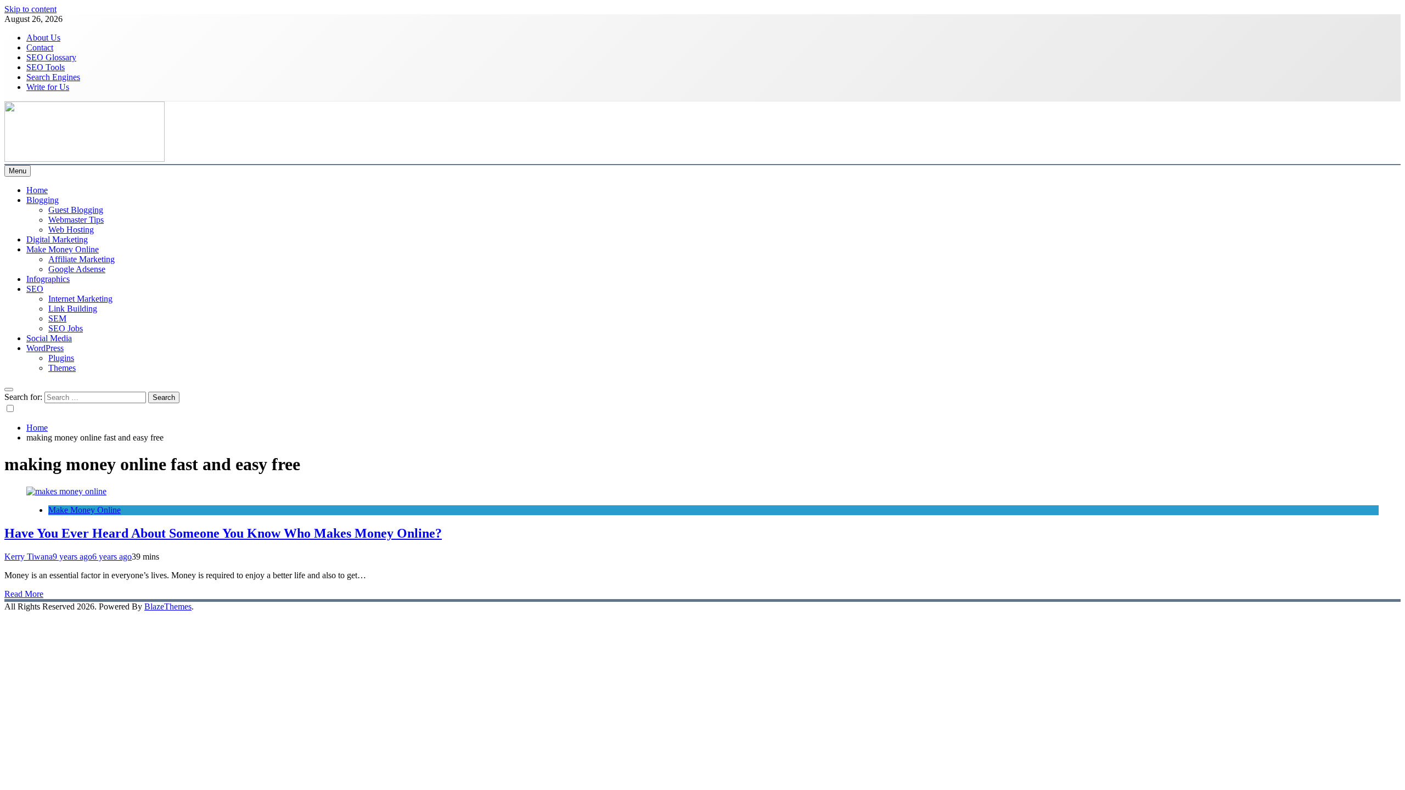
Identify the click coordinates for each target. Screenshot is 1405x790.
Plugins (61, 358)
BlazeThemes (168, 606)
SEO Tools (45, 67)
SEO (34, 289)
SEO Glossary (51, 57)
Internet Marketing (80, 298)
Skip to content (30, 9)
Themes (62, 368)
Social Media (49, 338)
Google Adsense (76, 269)
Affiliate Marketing (81, 259)
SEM (57, 318)
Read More (23, 594)
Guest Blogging (75, 210)
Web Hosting (71, 229)
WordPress (45, 348)
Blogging (42, 200)
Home (37, 190)
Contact (39, 47)
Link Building (72, 308)
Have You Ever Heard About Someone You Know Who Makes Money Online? (223, 533)
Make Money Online (62, 249)
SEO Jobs (65, 328)
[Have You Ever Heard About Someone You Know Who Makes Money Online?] (66, 491)
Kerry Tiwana (28, 556)
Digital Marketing (57, 239)
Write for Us (47, 87)
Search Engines (53, 77)
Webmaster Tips (76, 219)
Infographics (48, 279)
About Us (43, 37)
